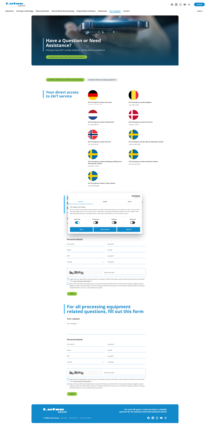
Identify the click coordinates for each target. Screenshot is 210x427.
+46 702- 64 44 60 (134, 164)
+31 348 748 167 (93, 125)
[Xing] (189, 4)
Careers (126, 11)
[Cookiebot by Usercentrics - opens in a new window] (133, 196)
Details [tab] (105, 201)
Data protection (73, 418)
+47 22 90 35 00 (93, 144)
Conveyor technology (24, 11)
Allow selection (105, 229)
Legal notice (63, 418)
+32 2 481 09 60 (134, 105)
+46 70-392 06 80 (93, 186)
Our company (115, 11)
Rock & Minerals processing (63, 11)
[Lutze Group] (15, 5)
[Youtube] (185, 4)
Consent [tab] (80, 201)
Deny (81, 229)
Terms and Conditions (85, 418)
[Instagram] (180, 4)
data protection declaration (82, 281)
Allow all (128, 229)
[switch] (95, 222)
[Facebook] (172, 4)
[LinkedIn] (176, 4)
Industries (9, 11)
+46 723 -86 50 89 (134, 144)
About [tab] (129, 201)
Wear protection (42, 11)
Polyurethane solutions (86, 11)
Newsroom (102, 11)
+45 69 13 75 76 (134, 125)
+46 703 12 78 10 (93, 166)
